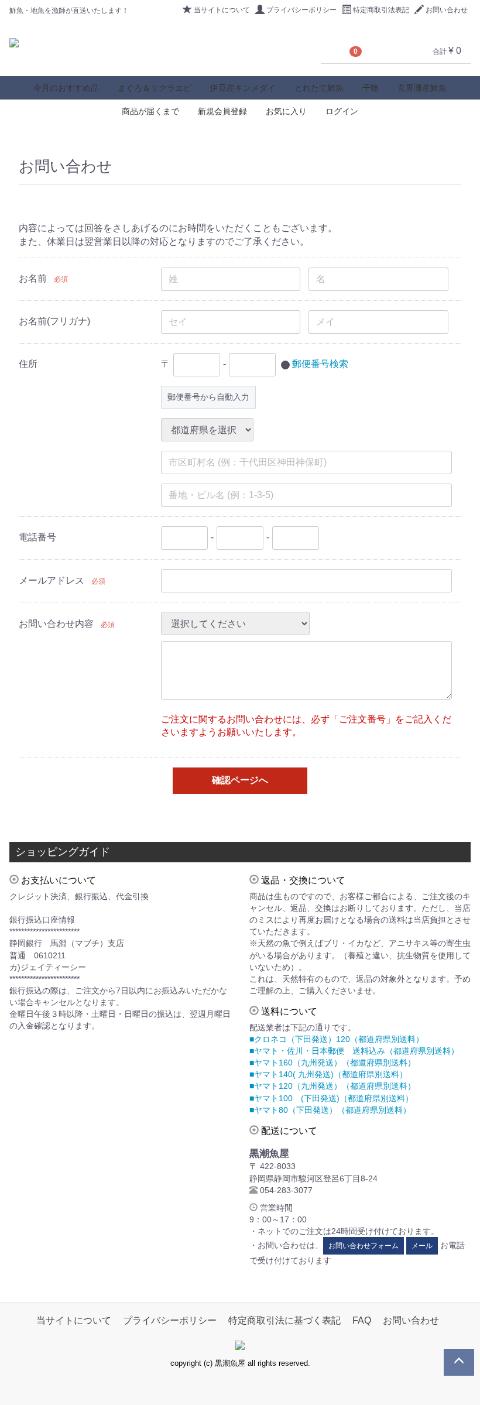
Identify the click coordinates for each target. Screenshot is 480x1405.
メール (422, 1246)
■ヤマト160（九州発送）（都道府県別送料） (332, 1062)
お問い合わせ (447, 10)
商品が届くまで (150, 111)
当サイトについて (222, 10)
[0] (335, 51)
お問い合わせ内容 (56, 624)
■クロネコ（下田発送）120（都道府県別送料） (336, 1039)
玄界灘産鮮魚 (422, 87)
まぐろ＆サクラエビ (154, 87)
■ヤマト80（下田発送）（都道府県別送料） (330, 1110)
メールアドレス (51, 580)
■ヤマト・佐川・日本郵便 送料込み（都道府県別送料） (354, 1051)
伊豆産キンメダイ (243, 87)
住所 (28, 364)
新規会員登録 (222, 111)
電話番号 (37, 537)
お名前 (33, 278)
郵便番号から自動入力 (208, 397)
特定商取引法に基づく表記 (284, 1320)
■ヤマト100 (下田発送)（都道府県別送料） (331, 1098)
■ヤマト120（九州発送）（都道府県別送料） (332, 1086)
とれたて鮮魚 (319, 87)
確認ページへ (240, 780)
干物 (370, 87)
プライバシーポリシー (301, 10)
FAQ (361, 1320)
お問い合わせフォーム (363, 1246)
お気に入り (286, 111)
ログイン (341, 111)
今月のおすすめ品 (66, 87)
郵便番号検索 (320, 364)
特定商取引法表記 (381, 10)
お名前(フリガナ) (54, 321)
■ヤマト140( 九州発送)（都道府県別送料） (328, 1074)
